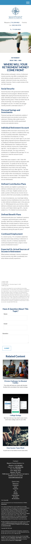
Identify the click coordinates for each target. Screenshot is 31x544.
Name (5, 314)
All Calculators (15, 498)
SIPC (14, 537)
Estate (15, 487)
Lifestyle (15, 493)
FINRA (11, 537)
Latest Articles (15, 495)
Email (5, 324)
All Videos (15, 497)
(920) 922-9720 (16, 25)
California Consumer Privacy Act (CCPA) (14, 523)
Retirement (15, 483)
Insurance (15, 488)
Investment (15, 485)
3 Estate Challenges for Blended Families (15, 382)
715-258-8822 (16, 29)
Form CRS (6, 500)
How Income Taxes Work (15, 448)
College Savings (15, 415)
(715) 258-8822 (14, 22)
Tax (15, 490)
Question (5, 333)
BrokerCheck (4, 504)
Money (15, 492)
